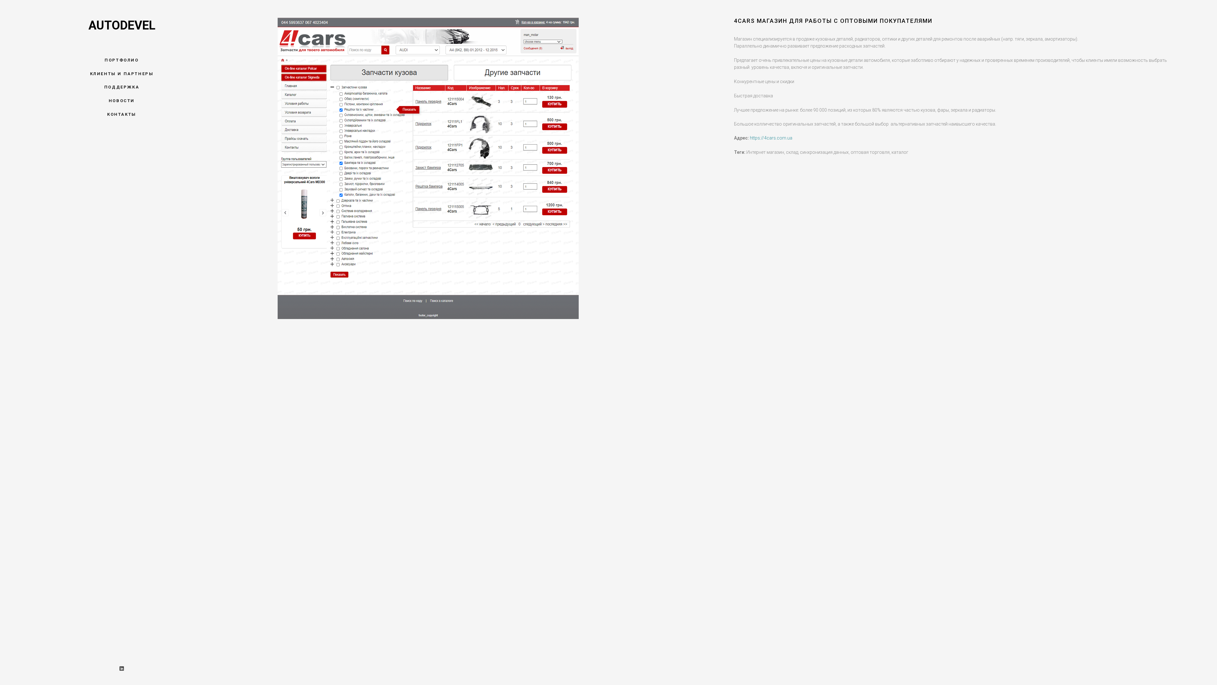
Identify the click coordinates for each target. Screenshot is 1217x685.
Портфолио (121, 60)
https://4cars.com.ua (771, 137)
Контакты (121, 114)
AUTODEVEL (121, 25)
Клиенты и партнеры (122, 73)
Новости (122, 100)
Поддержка (121, 87)
